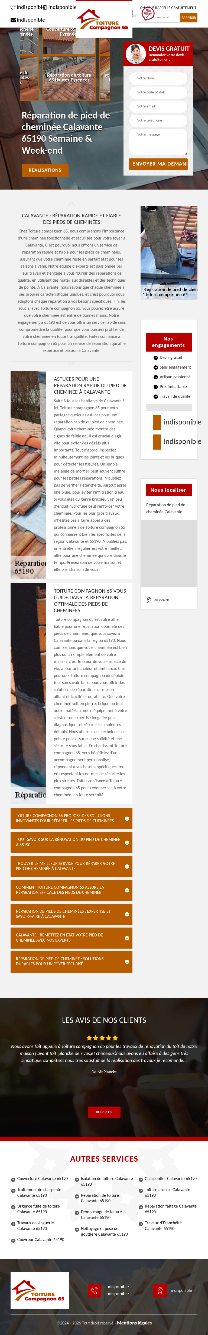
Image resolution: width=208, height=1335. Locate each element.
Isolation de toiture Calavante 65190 (107, 1182)
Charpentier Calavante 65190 (171, 1179)
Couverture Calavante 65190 (42, 1179)
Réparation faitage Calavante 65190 (171, 1209)
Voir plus (104, 1112)
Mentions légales (134, 1323)
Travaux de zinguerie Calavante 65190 (35, 1226)
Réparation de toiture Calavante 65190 (100, 1198)
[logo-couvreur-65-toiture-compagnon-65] (104, 19)
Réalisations (45, 170)
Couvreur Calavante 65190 (40, 1240)
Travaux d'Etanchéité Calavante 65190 (163, 1226)
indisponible (28, 7)
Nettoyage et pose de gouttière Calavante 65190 (104, 1232)
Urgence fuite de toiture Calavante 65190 (38, 1209)
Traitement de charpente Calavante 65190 (39, 1193)
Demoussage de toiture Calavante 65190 (101, 1215)
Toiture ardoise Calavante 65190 (167, 1193)
